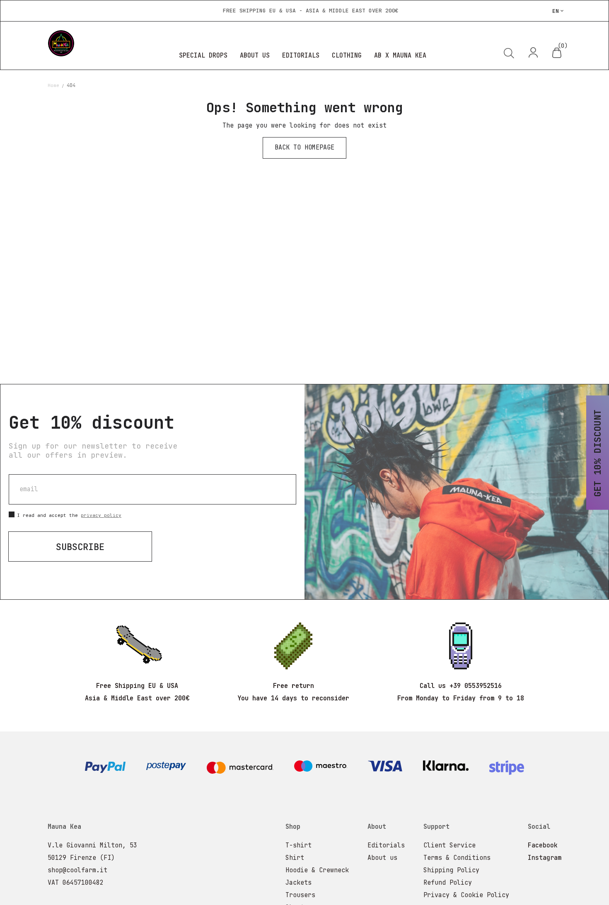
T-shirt (298, 845)
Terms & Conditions (457, 858)
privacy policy (101, 515)
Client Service (449, 845)
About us (382, 858)
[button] (558, 11)
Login (534, 52)
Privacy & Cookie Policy (466, 895)
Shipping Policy (451, 870)
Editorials (386, 845)
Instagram (544, 858)
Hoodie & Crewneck (317, 870)
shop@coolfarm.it (77, 870)
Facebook (543, 845)
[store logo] (91, 43)
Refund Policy (447, 882)
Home (55, 85)
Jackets (298, 882)
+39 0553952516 (476, 686)
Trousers (300, 895)
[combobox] (462, 83)
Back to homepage (304, 147)
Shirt (294, 858)
